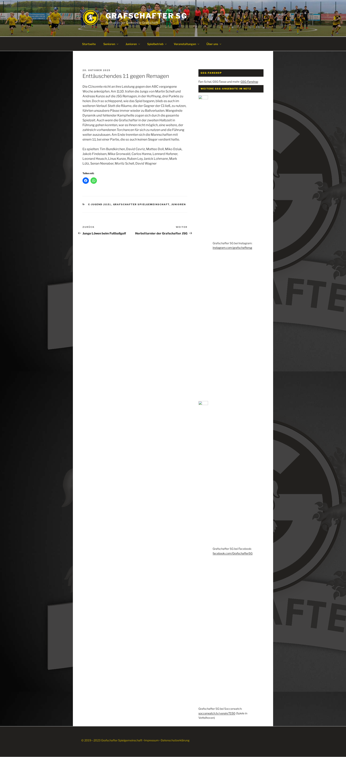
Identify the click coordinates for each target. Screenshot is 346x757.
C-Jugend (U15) (99, 204)
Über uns (212, 44)
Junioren (131, 44)
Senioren (109, 44)
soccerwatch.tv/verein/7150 (216, 713)
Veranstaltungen (185, 44)
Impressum (151, 740)
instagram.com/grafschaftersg (232, 247)
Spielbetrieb (155, 44)
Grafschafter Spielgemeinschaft (141, 204)
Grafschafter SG (146, 15)
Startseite (89, 44)
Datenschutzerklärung (175, 740)
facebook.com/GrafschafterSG (232, 553)
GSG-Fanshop (249, 81)
